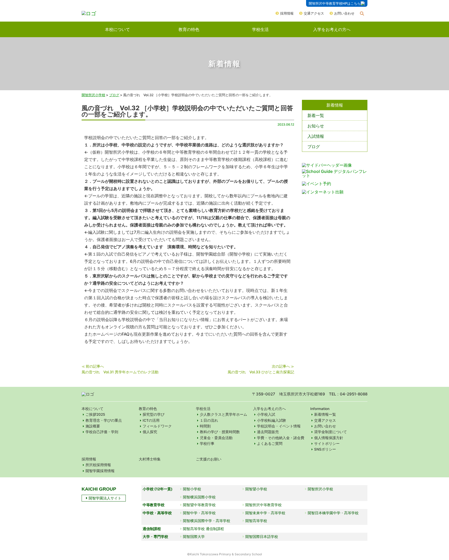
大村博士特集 (150, 459)
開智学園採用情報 (100, 471)
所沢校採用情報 (98, 465)
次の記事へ (281, 366)
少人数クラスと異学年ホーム (223, 414)
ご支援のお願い (208, 459)
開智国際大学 (194, 536)
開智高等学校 (256, 520)
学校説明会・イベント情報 (279, 426)
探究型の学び (153, 414)
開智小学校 (192, 489)
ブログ (313, 146)
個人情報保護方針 (328, 438)
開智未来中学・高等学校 (265, 513)
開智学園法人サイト (105, 498)
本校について (117, 29)
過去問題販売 (268, 432)
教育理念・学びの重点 (103, 420)
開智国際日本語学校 (261, 536)
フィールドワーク (157, 426)
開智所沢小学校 (93, 95)
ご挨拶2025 (95, 414)
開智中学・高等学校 (199, 513)
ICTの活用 (151, 420)
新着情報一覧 (325, 414)
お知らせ (315, 125)
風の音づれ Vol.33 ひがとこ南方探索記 (261, 372)
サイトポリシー (327, 443)
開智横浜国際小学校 (199, 497)
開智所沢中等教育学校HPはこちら (335, 3)
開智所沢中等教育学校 (263, 505)
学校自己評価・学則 (101, 432)
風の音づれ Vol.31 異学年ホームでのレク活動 (120, 372)
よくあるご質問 (269, 443)
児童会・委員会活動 (216, 438)
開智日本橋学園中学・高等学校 (333, 513)
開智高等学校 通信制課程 (203, 528)
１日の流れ (209, 420)
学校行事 (207, 443)
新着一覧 (315, 115)
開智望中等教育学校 (199, 505)
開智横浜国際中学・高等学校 (206, 520)
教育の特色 (189, 29)
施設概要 (92, 426)
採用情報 (287, 13)
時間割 (205, 426)
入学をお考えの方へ (332, 29)
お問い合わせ (344, 13)
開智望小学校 (256, 489)
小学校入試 (266, 414)
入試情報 (315, 136)
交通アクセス (314, 13)
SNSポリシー (325, 449)
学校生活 (260, 29)
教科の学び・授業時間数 (220, 432)
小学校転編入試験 (271, 420)
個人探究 (150, 432)
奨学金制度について (330, 432)
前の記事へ (95, 366)
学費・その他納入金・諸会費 (280, 438)
